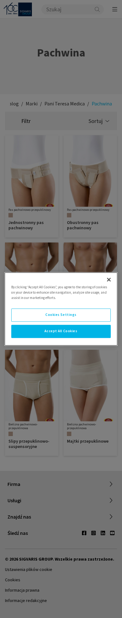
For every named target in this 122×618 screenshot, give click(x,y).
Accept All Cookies (60, 331)
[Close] (109, 279)
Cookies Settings (61, 315)
